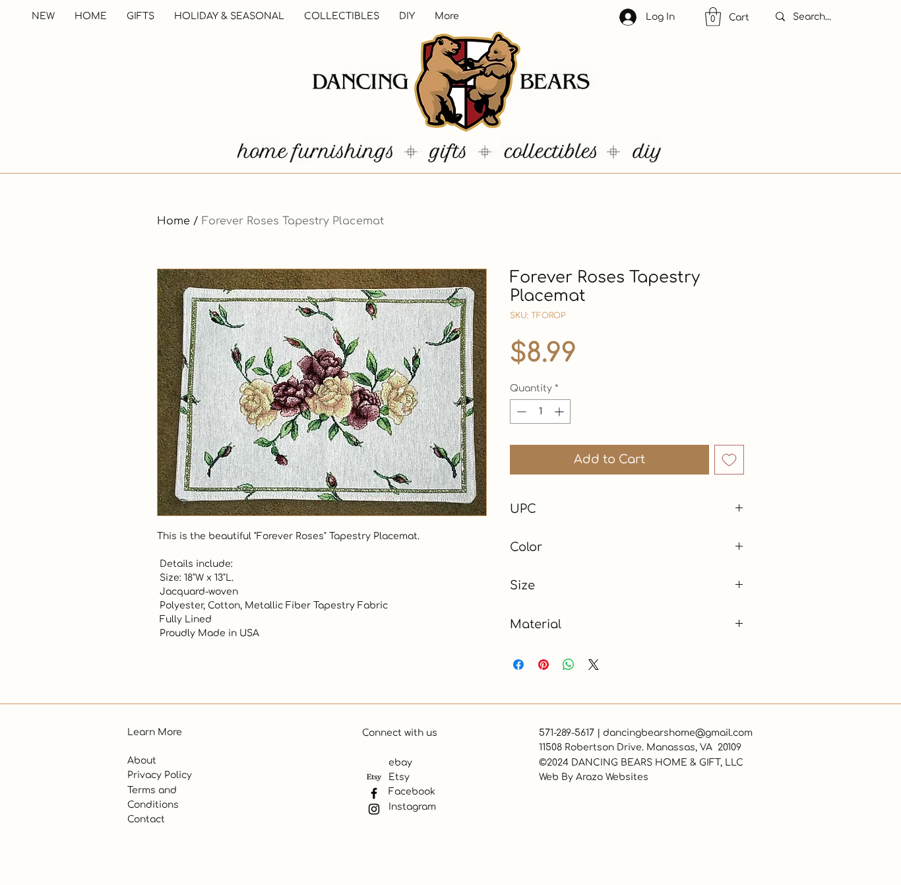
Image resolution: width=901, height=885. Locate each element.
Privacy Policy (159, 775)
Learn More (154, 732)
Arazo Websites (612, 777)
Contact (146, 819)
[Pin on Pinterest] (543, 664)
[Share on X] (594, 664)
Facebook (411, 792)
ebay (400, 763)
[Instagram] (374, 809)
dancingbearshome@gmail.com (678, 733)
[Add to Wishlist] (729, 460)
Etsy (399, 777)
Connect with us (399, 733)
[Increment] (560, 411)
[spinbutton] (540, 411)
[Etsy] (374, 777)
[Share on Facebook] (518, 664)
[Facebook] (374, 793)
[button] (713, 16)
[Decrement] (520, 411)
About (141, 761)
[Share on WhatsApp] (568, 664)
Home (173, 221)
